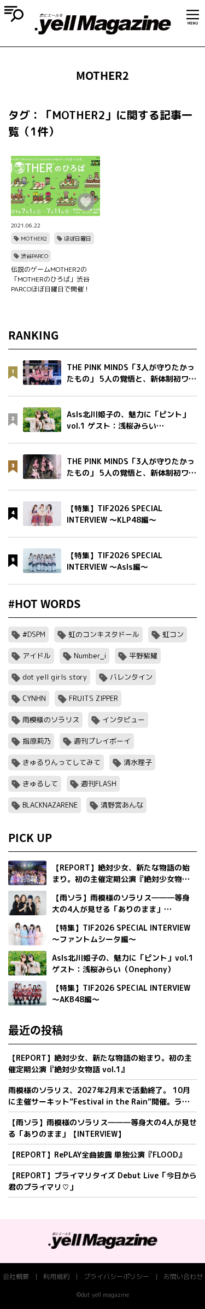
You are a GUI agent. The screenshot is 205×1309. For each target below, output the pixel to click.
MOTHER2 (34, 238)
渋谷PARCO (34, 256)
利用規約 (56, 1276)
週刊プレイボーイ (102, 741)
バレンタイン (131, 677)
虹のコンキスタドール (103, 634)
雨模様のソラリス (50, 719)
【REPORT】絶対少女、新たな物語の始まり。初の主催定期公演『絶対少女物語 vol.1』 (100, 1063)
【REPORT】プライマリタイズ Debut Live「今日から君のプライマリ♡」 (102, 1181)
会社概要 (16, 1276)
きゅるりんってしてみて (61, 762)
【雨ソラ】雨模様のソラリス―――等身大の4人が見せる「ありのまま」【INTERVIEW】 (102, 1128)
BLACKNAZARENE (50, 805)
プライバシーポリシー (116, 1276)
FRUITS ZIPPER (93, 698)
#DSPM (33, 634)
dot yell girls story (54, 677)
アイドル (36, 656)
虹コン (173, 634)
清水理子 (138, 762)
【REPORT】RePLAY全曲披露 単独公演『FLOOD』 (97, 1154)
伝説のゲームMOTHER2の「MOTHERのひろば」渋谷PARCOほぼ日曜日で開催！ (50, 279)
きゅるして (40, 783)
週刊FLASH (98, 783)
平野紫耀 (143, 656)
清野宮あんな (122, 805)
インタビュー (123, 719)
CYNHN (34, 698)
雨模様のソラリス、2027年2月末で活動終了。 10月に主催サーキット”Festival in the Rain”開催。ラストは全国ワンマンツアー (99, 1096)
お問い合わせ (183, 1276)
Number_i (90, 656)
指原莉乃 (36, 741)
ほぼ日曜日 (77, 238)
